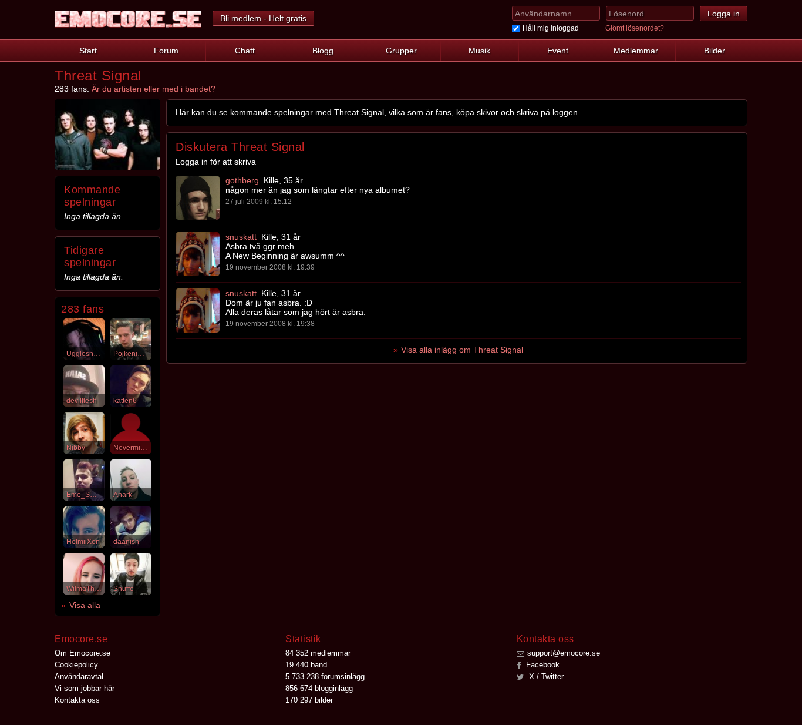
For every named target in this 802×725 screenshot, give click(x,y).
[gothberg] (198, 198)
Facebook (542, 664)
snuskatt (241, 236)
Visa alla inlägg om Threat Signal (462, 349)
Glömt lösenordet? (634, 28)
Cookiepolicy (76, 664)
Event (557, 50)
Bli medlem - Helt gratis (263, 18)
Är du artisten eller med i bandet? (153, 88)
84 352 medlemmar (318, 653)
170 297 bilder (309, 700)
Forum (166, 50)
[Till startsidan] (128, 19)
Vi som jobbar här (84, 688)
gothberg (242, 180)
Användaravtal (79, 676)
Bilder (714, 50)
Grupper (401, 50)
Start (88, 50)
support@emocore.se (563, 653)
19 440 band (306, 664)
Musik (479, 50)
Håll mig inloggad (551, 28)
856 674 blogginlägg (319, 688)
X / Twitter (545, 676)
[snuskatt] (198, 254)
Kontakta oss (77, 700)
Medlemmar (636, 50)
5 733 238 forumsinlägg (325, 676)
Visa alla (84, 605)
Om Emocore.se (82, 653)
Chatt (245, 50)
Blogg (322, 50)
